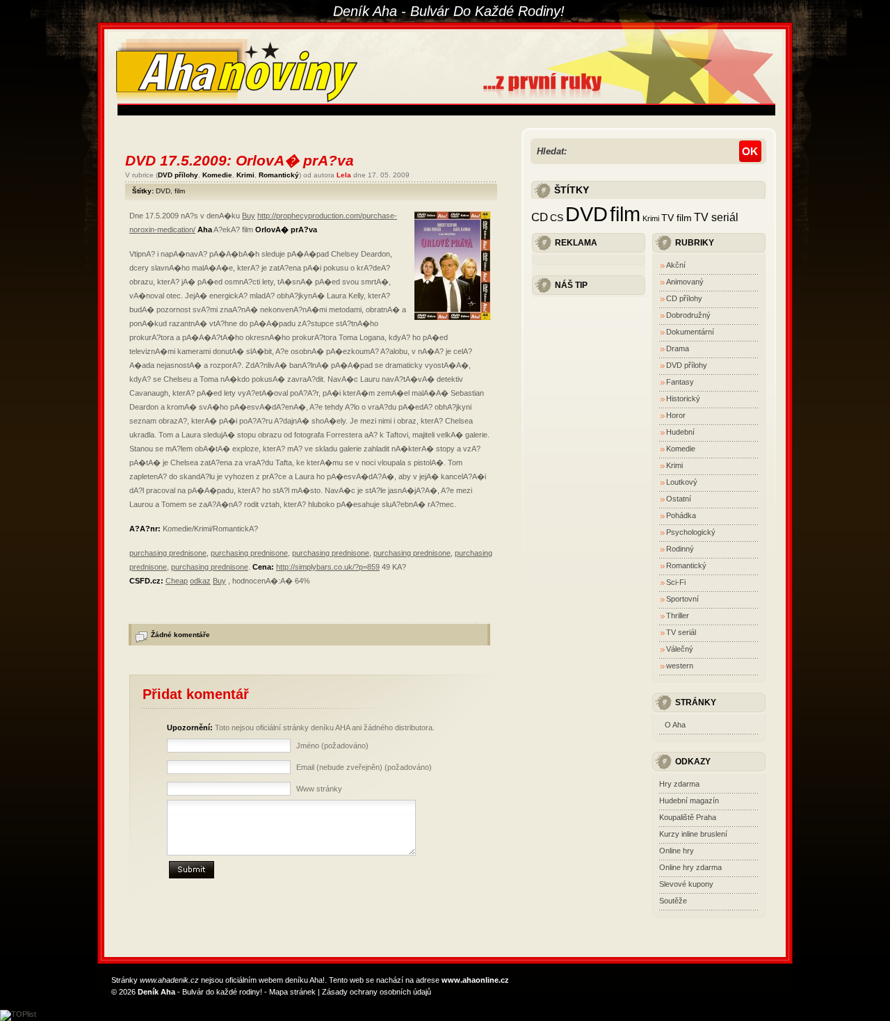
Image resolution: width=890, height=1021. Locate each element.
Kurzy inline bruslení (693, 834)
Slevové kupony (686, 884)
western (679, 665)
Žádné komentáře (180, 634)
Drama (677, 348)
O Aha (675, 725)
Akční (676, 265)
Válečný (679, 649)
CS (556, 218)
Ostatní (678, 499)
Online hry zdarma (690, 867)
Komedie (217, 175)
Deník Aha (156, 992)
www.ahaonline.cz (475, 980)
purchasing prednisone (168, 553)
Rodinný (680, 549)
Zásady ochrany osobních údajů (376, 992)
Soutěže (673, 901)
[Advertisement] (371, 110)
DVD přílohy (178, 175)
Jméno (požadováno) (332, 745)
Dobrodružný (688, 315)
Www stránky (319, 789)
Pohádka (681, 515)
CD (539, 217)
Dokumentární (690, 332)
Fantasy (680, 382)
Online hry (676, 850)
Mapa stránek (292, 992)
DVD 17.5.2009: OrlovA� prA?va (239, 160)
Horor (676, 415)
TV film (676, 218)
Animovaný (685, 282)
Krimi (245, 175)
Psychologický (690, 532)
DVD (163, 191)
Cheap (176, 581)
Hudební (680, 432)
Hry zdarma (679, 784)
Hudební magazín (689, 800)
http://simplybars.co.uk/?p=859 (328, 567)
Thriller (677, 615)
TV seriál (716, 217)
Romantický (279, 175)
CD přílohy (684, 298)
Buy (248, 215)
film (180, 191)
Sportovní (682, 599)
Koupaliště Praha (687, 817)
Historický (683, 398)
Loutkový (681, 482)
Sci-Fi (676, 582)
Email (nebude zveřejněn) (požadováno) (364, 767)
